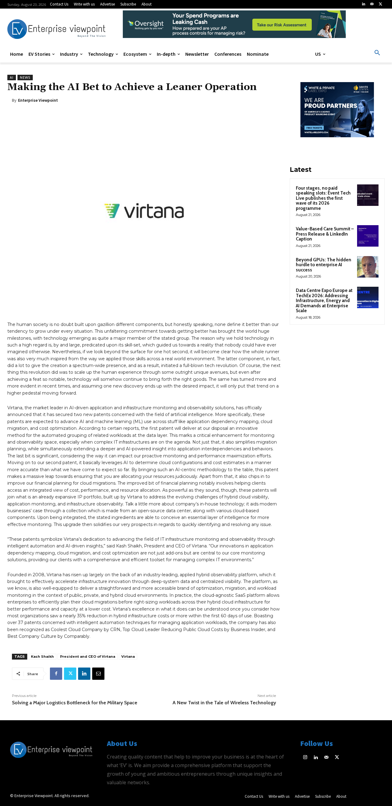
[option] (234, 27)
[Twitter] (380, 4)
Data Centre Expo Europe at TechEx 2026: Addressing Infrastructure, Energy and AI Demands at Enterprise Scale (324, 300)
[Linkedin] (363, 4)
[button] (377, 53)
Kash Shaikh (42, 656)
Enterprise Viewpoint (38, 100)
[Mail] (372, 4)
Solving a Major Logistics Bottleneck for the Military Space (74, 703)
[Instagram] (305, 757)
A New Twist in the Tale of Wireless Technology (224, 703)
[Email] (98, 674)
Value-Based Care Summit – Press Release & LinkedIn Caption (325, 234)
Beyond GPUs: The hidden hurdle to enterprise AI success (323, 265)
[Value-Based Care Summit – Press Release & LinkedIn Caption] (368, 236)
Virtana (128, 656)
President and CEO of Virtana (87, 656)
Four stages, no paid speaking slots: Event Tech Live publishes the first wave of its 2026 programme (323, 198)
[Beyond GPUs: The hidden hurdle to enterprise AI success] (368, 267)
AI (11, 77)
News (25, 77)
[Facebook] (56, 674)
